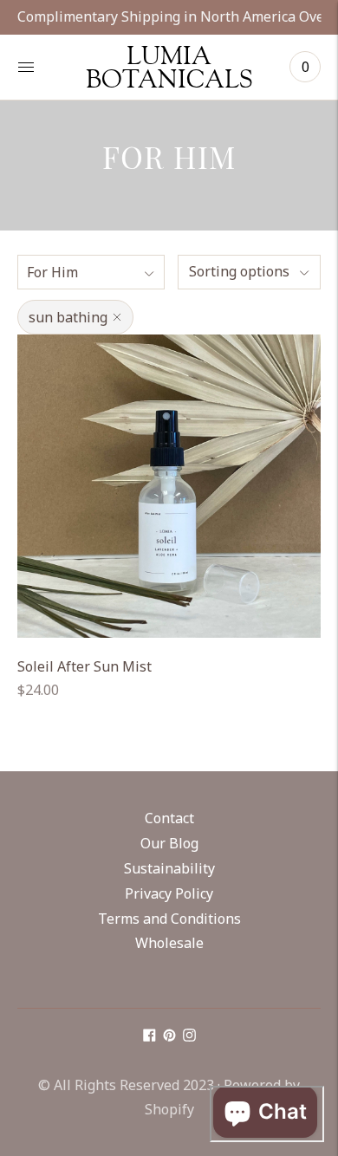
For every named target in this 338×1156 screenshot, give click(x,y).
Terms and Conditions (169, 918)
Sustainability (169, 868)
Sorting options (239, 271)
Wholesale (169, 942)
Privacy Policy (169, 893)
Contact (169, 818)
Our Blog (169, 843)
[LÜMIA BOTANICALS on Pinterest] (169, 1036)
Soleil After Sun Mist (84, 666)
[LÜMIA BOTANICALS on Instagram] (189, 1036)
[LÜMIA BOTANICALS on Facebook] (149, 1036)
